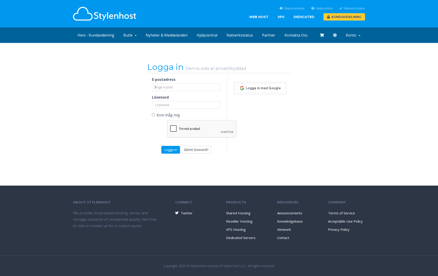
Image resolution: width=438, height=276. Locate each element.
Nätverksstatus (354, 8)
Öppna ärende (294, 8)
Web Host (259, 17)
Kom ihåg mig (168, 115)
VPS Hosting (236, 229)
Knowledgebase (290, 221)
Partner (268, 35)
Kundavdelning (346, 17)
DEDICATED (304, 17)
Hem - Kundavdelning (96, 35)
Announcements (289, 213)
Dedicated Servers (241, 237)
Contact (283, 237)
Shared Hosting (238, 213)
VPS (281, 17)
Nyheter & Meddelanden (167, 35)
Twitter (187, 213)
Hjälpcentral (324, 8)
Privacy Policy (338, 229)
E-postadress (163, 79)
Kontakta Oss (296, 35)
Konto (352, 35)
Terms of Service (341, 213)
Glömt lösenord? (196, 149)
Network (284, 229)
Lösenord (160, 97)
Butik (128, 35)
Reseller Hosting (239, 221)
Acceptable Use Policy (345, 221)
